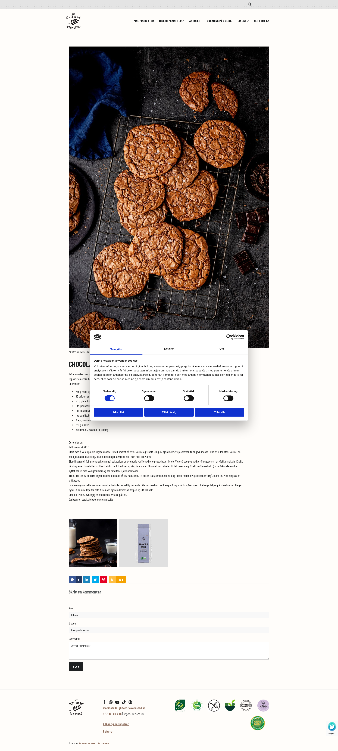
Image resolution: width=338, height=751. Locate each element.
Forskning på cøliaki (218, 21)
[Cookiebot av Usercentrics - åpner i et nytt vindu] (229, 337)
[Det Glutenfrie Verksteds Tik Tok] (123, 702)
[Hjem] (83, 707)
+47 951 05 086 (112, 714)
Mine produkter (143, 21)
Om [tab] (222, 348)
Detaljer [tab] (169, 348)
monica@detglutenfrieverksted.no (124, 708)
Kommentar (74, 638)
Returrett (108, 731)
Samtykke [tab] (116, 349)
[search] (249, 4)
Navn (71, 608)
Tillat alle (219, 412)
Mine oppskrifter (170, 21)
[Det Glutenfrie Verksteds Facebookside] (104, 702)
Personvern (103, 743)
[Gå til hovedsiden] (83, 21)
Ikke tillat (118, 412)
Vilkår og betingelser (116, 724)
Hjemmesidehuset (87, 743)
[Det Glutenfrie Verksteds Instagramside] (110, 702)
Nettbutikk (261, 21)
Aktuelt (194, 21)
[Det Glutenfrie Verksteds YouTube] (117, 702)
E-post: (72, 623)
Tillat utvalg (169, 412)
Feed (120, 579)
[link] (169, 21)
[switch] (149, 398)
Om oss (242, 21)
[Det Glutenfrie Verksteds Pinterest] (130, 702)
